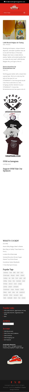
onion (15, 283)
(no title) (5, 243)
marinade (18, 281)
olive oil (10, 283)
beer (22, 272)
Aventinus (6, 272)
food (17, 278)
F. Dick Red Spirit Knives (10, 265)
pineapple (16, 286)
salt (17, 292)
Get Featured (7, 340)
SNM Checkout (8, 335)
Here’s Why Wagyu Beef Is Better (13, 246)
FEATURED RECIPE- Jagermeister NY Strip (15, 310)
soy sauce (16, 295)
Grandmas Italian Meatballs (11, 262)
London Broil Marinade (10, 254)
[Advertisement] (9, 205)
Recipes (17, 289)
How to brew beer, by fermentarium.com (9, 67)
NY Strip (5, 283)
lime (14, 281)
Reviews (8, 44)
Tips (19, 298)
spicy (21, 295)
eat (9, 278)
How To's (5, 70)
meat (23, 281)
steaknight (10, 298)
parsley (5, 286)
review (22, 289)
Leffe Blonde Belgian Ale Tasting (13, 43)
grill (24, 278)
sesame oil (21, 292)
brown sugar (6, 275)
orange (20, 283)
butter (17, 275)
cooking (5, 278)
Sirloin (10, 295)
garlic (20, 278)
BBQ (14, 272)
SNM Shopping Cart (9, 337)
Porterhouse (6, 289)
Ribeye (5, 292)
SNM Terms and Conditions (11, 333)
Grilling (5, 281)
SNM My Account (8, 331)
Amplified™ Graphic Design (16, 347)
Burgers (13, 275)
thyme (15, 298)
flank (13, 278)
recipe (12, 289)
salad (9, 292)
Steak (5, 298)
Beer (4, 44)
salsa (13, 292)
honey (9, 281)
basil (11, 272)
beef (18, 272)
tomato (23, 298)
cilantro (22, 275)
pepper (10, 286)
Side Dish (6, 295)
